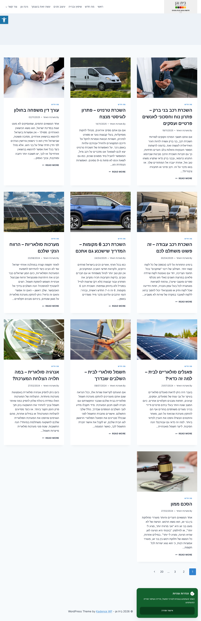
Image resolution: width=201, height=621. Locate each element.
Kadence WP (104, 611)
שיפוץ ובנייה (75, 6)
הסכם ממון (181, 504)
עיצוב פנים (59, 6)
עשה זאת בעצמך (40, 6)
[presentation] (167, 78)
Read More (183, 178)
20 (161, 571)
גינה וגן (24, 6)
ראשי (100, 6)
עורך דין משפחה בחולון (36, 110)
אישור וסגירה (167, 610)
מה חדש (89, 6)
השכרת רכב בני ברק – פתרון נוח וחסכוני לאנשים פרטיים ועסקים (167, 116)
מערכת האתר (182, 130)
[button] (4, 20)
